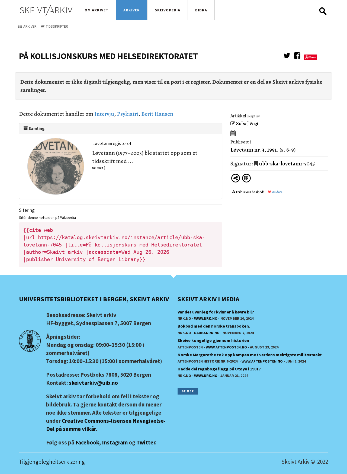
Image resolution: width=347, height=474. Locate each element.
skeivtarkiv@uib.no (93, 382)
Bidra (201, 10)
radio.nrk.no (207, 332)
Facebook (87, 442)
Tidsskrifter (56, 26)
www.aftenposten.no (226, 347)
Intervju (104, 114)
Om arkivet (96, 10)
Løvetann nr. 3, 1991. (254, 149)
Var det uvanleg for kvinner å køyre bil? (216, 312)
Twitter (145, 442)
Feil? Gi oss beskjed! (250, 192)
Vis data (276, 192)
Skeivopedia (167, 10)
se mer (97, 167)
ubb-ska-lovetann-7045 (287, 163)
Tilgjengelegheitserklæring (52, 461)
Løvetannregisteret (111, 143)
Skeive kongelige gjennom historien (213, 340)
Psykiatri (128, 114)
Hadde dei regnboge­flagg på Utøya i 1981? (219, 368)
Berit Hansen (157, 114)
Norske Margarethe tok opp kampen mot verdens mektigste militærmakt (250, 354)
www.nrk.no (205, 318)
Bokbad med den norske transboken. (214, 326)
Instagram (115, 442)
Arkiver (131, 10)
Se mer (188, 391)
